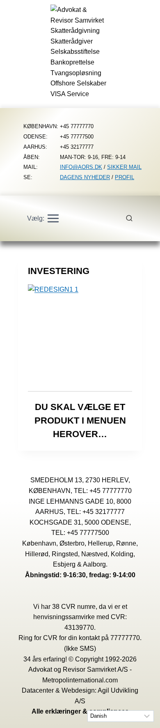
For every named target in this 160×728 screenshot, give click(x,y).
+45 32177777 (103, 511)
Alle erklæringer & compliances (80, 711)
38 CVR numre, (74, 606)
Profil (124, 177)
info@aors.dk (81, 167)
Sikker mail (124, 167)
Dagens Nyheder (85, 177)
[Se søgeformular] (134, 218)
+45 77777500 (88, 532)
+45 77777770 (110, 490)
